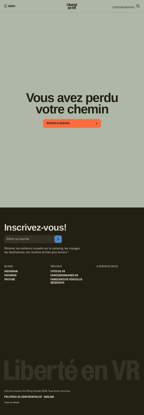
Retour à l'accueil (58, 123)
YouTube (9, 279)
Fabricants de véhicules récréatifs (66, 281)
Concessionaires (123, 6)
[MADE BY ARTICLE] (11, 402)
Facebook (10, 275)
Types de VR (57, 271)
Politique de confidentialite (23, 396)
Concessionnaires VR (64, 275)
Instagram (11, 271)
